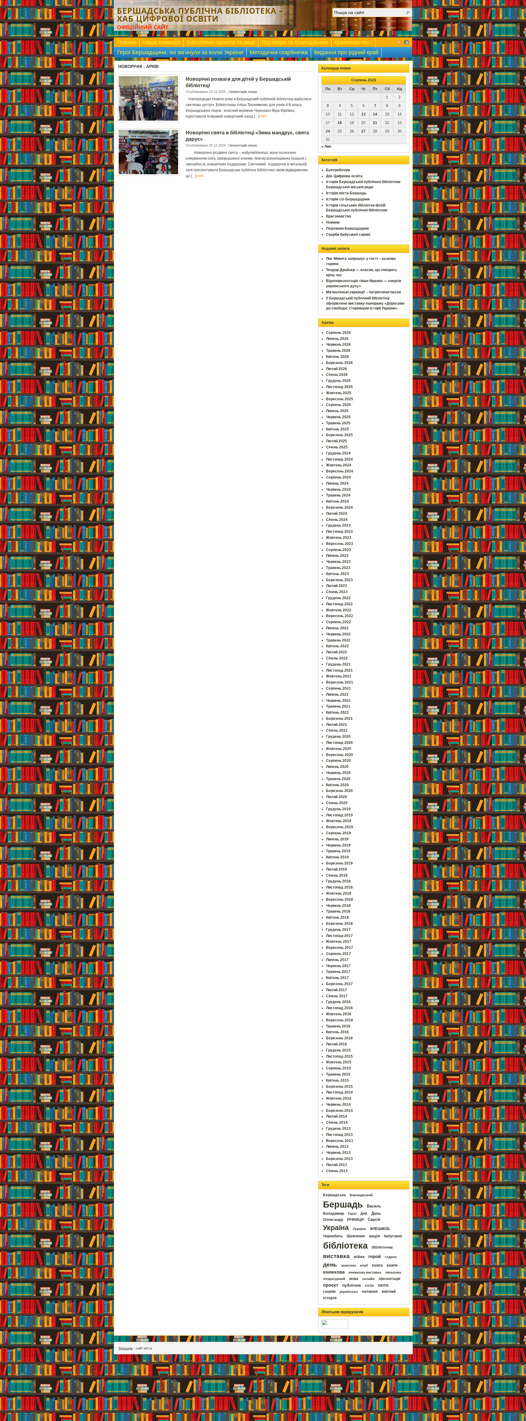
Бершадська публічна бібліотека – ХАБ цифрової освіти (200, 14)
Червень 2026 (338, 344)
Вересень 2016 (339, 1020)
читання (370, 1291)
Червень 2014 (338, 1104)
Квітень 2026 (337, 357)
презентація (389, 1279)
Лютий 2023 (336, 586)
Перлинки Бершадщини (347, 228)
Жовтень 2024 (338, 465)
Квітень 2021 (337, 712)
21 (375, 123)
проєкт (330, 1285)
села (369, 1285)
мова (353, 1279)
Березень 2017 (339, 984)
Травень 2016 (338, 1026)
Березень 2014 (339, 1110)
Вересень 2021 (339, 682)
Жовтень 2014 (338, 1098)
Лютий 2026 (336, 369)
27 (363, 131)
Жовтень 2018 (338, 893)
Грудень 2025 (338, 381)
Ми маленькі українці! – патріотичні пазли (363, 292)
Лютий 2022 (336, 652)
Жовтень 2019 (338, 821)
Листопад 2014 (339, 1092)
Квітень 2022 (337, 646)
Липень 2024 (337, 483)
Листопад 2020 (339, 743)
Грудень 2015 (338, 1050)
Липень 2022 (337, 628)
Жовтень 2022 (338, 610)
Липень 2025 (337, 411)
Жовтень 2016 (338, 1014)
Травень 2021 (338, 706)
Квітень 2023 (337, 574)
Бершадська (334, 1195)
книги (392, 1265)
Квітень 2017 (337, 978)
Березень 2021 (339, 718)
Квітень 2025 (337, 429)
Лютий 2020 (336, 797)
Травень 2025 (338, 423)
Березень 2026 (339, 363)
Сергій (374, 1219)
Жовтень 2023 (338, 538)
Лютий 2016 (336, 1044)
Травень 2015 (338, 1074)
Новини (126, 42)
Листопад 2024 (339, 459)
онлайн (368, 1279)
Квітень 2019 (337, 857)
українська (348, 1291)
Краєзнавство (350, 43)
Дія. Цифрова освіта (344, 176)
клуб (364, 1265)
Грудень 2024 (338, 453)
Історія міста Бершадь (346, 193)
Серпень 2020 (338, 760)
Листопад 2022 (339, 604)
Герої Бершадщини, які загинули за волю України (180, 52)
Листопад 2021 (339, 670)
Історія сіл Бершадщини (348, 199)
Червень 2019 (338, 845)
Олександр (333, 1220)
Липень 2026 (337, 339)
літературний (334, 1279)
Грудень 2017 (338, 930)
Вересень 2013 (339, 1141)
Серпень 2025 (338, 405)
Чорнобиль (333, 1236)
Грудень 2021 (338, 664)
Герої (352, 1213)
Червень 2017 (338, 966)
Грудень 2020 (338, 736)
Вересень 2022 (339, 616)
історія (330, 1298)
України (359, 1229)
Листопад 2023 (339, 531)
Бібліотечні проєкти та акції (221, 42)
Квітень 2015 (337, 1080)
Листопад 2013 (339, 1135)
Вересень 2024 (339, 471)
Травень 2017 (338, 972)
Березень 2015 (339, 1086)
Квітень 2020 (337, 785)
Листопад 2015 (339, 1056)
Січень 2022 (337, 658)
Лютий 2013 (336, 1165)
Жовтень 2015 (338, 1062)
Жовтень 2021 (338, 676)
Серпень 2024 (338, 477)
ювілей (389, 1291)
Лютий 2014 (336, 1116)
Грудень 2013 (338, 1128)
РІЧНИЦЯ (355, 1220)
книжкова (334, 1272)
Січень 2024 (337, 520)
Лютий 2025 (336, 441)
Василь (374, 1206)
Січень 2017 (337, 996)
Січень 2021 (337, 730)
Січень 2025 (337, 447)
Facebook (406, 42)
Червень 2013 (338, 1153)
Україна (336, 1228)
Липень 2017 (337, 960)
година (391, 1257)
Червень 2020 (338, 773)
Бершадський (361, 1195)
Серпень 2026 (338, 333)
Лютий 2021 (336, 725)
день (330, 1264)
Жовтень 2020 (338, 749)
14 (375, 114)
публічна (351, 1285)
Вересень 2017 (339, 948)
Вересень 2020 (339, 755)
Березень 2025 (339, 435)
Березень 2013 (339, 1159)
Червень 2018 (338, 905)
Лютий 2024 (336, 513)
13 (363, 114)
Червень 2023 (338, 562)
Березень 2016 (339, 1038)
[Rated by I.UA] (334, 1328)
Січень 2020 (337, 803)
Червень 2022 (338, 634)
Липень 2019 (337, 839)
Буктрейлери (338, 170)
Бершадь (343, 1204)
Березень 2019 (339, 863)
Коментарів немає (244, 92)
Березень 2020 (339, 791)
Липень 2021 (337, 694)
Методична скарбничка (279, 52)
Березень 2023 (339, 580)
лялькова (393, 1272)
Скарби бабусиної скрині (348, 234)
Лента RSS (399, 42)
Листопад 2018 (339, 887)
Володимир (333, 1213)
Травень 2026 (338, 350)
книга (377, 1265)
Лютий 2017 (336, 990)
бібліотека (345, 1245)
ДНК (363, 1213)
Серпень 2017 (338, 954)
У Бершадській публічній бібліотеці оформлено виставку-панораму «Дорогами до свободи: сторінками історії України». (365, 303)
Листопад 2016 (339, 1008)
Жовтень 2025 (338, 393)
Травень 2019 (338, 851)
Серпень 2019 (338, 833)
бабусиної (393, 1236)
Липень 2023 (337, 555)
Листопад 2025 (339, 387)
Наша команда (161, 42)
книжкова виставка (365, 1272)
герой (374, 1256)
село (383, 1285)
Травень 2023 (338, 568)
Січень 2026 (337, 375)
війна (359, 1257)
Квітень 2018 (337, 917)
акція (374, 1235)
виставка (336, 1256)
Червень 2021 (338, 700)
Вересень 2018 (339, 899)
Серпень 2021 (338, 688)
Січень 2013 (337, 1171)
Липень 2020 (337, 767)
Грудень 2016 (338, 1002)
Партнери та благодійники (294, 42)
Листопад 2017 (339, 936)
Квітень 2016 (337, 1032)
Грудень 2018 (338, 881)
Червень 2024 (338, 489)
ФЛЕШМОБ (380, 1229)
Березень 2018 (339, 923)
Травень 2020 (338, 779)
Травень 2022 (338, 640)
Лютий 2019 (336, 869)
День (376, 1213)
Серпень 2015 (338, 1068)
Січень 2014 (337, 1122)
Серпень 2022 (338, 622)
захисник (348, 1265)
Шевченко (356, 1236)
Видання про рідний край (346, 52)
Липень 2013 (337, 1146)
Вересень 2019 (339, 827)
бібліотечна (382, 1247)
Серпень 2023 (338, 550)
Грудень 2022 (338, 598)
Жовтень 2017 (338, 941)
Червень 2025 (338, 417)
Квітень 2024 (337, 501)
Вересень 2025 (339, 399)
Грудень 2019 (338, 809)
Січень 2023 (337, 592)
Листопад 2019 (339, 815)
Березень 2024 (339, 507)
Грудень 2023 (338, 525)
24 (328, 131)
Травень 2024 (338, 495)
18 (340, 123)
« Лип (326, 146)
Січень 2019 (337, 875)
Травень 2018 (338, 911)
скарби (329, 1291)
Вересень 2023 (339, 544)
